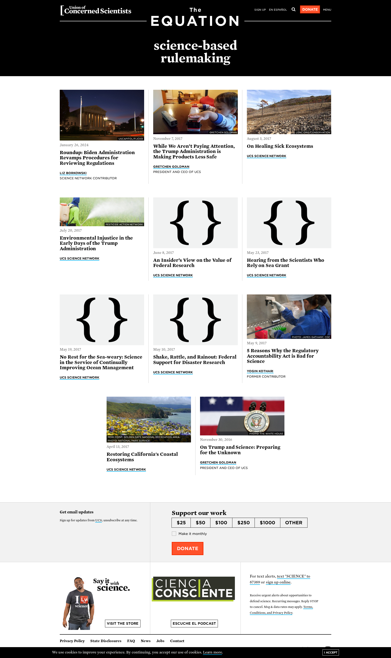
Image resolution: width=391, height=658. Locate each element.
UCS (98, 520)
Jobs (160, 641)
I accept (330, 652)
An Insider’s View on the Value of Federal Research (192, 262)
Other (293, 522)
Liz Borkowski (73, 173)
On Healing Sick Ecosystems (280, 146)
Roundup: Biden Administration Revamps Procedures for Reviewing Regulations (97, 158)
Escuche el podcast (194, 624)
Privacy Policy (72, 641)
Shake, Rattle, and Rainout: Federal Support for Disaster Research (194, 359)
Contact (177, 641)
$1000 (267, 522)
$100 (221, 522)
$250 (243, 522)
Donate (310, 9)
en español (278, 9)
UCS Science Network (266, 156)
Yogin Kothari (260, 371)
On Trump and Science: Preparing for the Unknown (240, 449)
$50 (200, 522)
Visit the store (122, 624)
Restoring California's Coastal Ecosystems (142, 457)
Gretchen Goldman (171, 166)
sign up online (278, 582)
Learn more (212, 652)
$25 (181, 522)
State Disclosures (106, 641)
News (146, 641)
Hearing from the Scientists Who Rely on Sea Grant (285, 262)
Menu (327, 9)
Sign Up (260, 9)
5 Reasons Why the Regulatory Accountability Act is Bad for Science (283, 356)
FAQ (131, 641)
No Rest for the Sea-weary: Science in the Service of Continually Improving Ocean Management (101, 362)
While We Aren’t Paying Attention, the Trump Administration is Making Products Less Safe (194, 151)
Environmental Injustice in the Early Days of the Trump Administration (96, 243)
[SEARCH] (293, 9)
